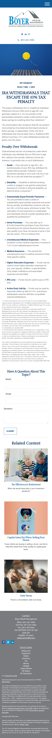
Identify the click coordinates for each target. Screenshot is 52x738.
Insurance (26, 658)
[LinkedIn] (26, 34)
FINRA (22, 724)
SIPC (27, 724)
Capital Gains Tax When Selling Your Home (26, 538)
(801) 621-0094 (27, 39)
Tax (26, 661)
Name (8, 379)
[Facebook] (29, 34)
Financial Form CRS (11, 676)
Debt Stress (26, 595)
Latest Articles (26, 668)
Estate (26, 656)
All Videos (26, 671)
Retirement (26, 651)
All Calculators (26, 673)
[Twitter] (22, 34)
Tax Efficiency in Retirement (26, 484)
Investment (26, 653)
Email (8, 393)
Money (26, 663)
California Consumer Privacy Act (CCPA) (20, 708)
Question (8, 408)
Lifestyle (26, 666)
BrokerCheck (6, 682)
